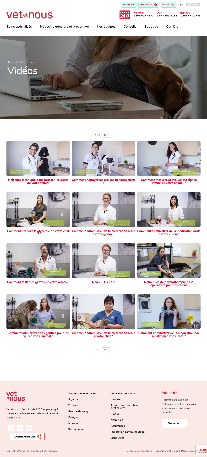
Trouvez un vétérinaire (82, 393)
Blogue (115, 414)
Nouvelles (117, 420)
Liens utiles (117, 438)
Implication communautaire (128, 432)
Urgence (73, 399)
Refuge (166, 5)
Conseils (130, 26)
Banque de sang (78, 411)
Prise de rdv (129, 5)
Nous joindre (76, 429)
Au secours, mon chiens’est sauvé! (125, 406)
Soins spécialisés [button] (19, 26)
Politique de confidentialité (139, 450)
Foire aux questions (123, 393)
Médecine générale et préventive (64, 26)
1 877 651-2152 (167, 15)
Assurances (118, 426)
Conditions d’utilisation (167, 450)
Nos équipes (106, 26)
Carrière (172, 26)
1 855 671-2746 (190, 15)
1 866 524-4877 (143, 15)
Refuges (73, 417)
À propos (73, 423)
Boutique (151, 26)
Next (106, 350)
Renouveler (146, 5)
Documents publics (191, 450)
